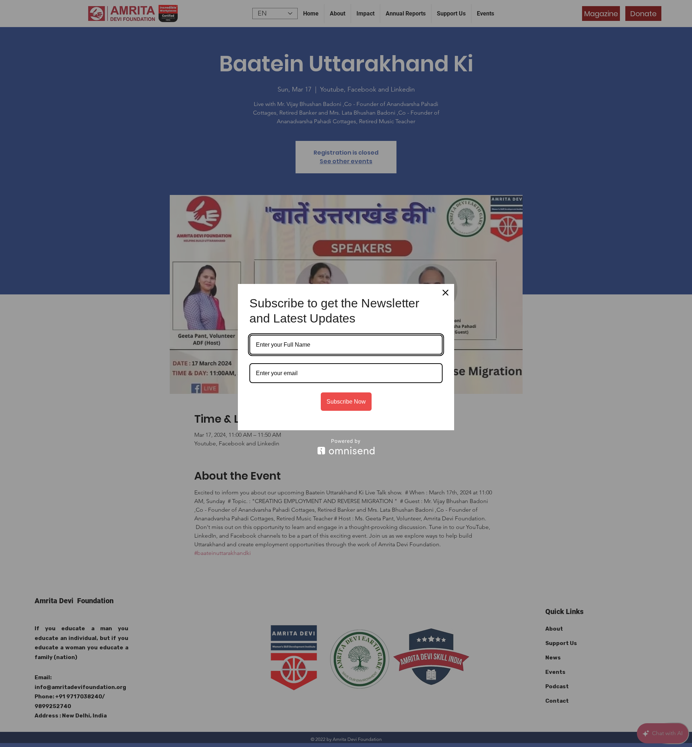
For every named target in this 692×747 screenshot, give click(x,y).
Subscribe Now (346, 402)
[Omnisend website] (346, 446)
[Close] (445, 292)
